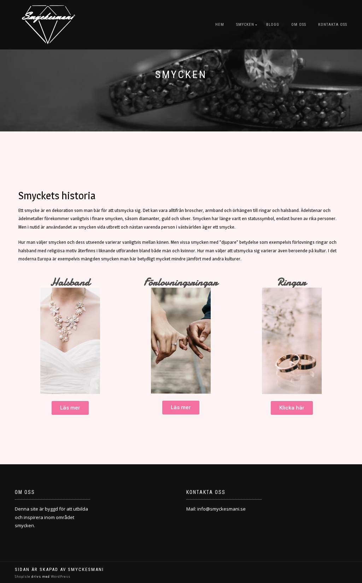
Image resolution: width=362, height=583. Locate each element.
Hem (219, 24)
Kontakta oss (332, 24)
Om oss (298, 24)
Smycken (245, 24)
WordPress (60, 576)
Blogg (272, 24)
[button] (70, 408)
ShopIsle (23, 576)
